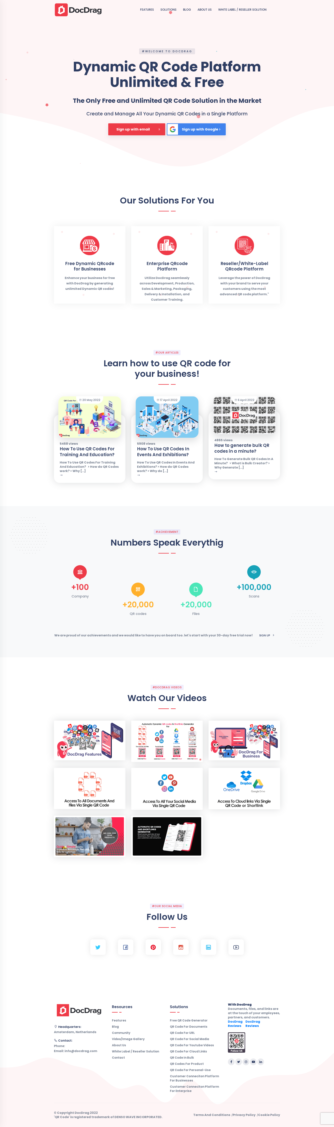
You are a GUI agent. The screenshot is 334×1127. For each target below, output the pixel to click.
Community (121, 1033)
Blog (187, 10)
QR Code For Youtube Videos (192, 1045)
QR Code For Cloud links (188, 1051)
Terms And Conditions (211, 1115)
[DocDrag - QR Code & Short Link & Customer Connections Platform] (78, 9)
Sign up (264, 635)
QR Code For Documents (188, 1027)
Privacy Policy (244, 1115)
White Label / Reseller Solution (242, 10)
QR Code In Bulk (182, 1058)
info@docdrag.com (81, 1051)
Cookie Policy (269, 1115)
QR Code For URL (182, 1033)
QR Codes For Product (187, 1064)
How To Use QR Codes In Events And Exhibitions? (163, 452)
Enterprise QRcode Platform (167, 266)
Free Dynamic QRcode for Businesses (89, 266)
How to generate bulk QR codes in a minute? (241, 448)
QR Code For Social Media (189, 1039)
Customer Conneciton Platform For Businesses (194, 1078)
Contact (118, 1058)
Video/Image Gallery (128, 1039)
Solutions (168, 10)
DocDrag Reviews (235, 1023)
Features (147, 10)
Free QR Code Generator (189, 1020)
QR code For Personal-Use (190, 1070)
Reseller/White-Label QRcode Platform (244, 266)
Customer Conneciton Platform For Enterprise (194, 1089)
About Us (205, 10)
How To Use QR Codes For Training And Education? (87, 452)
